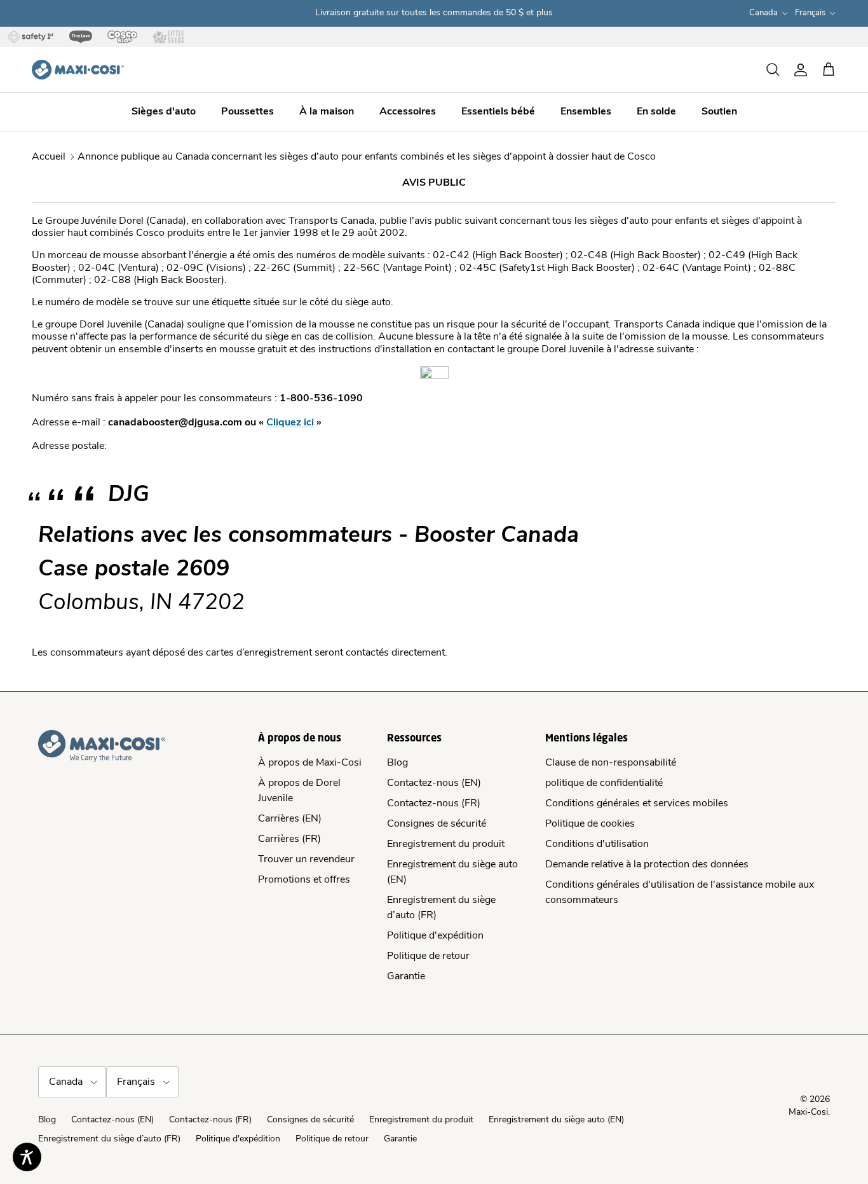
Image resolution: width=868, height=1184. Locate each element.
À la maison (326, 112)
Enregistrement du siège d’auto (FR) (109, 1139)
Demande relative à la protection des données (647, 865)
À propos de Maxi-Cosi (310, 763)
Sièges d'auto (164, 112)
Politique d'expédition (435, 936)
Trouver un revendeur (306, 860)
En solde (656, 112)
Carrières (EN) (290, 819)
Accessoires (407, 112)
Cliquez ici (290, 423)
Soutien (719, 112)
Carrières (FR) (289, 839)
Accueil (48, 157)
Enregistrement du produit (446, 844)
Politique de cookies (590, 824)
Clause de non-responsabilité (610, 763)
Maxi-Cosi (808, 1112)
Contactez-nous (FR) (433, 804)
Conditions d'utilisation (597, 844)
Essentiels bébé (498, 112)
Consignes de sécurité (436, 824)
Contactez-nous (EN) (434, 783)
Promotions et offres (304, 880)
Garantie (406, 977)
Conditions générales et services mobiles (636, 804)
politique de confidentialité (604, 783)
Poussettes (247, 112)
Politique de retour (428, 956)
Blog (397, 763)
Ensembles (585, 112)
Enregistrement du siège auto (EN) (556, 1120)
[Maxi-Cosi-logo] (78, 69)
